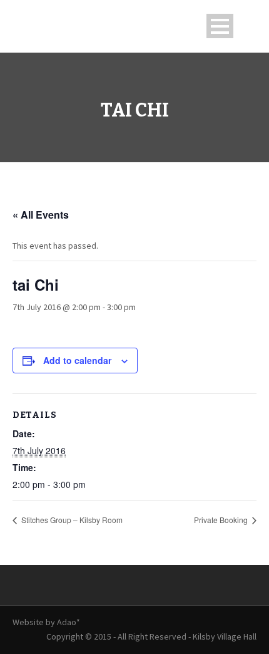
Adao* (68, 622)
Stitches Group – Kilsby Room (71, 519)
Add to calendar (77, 360)
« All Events (41, 214)
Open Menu (219, 26)
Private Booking (222, 519)
